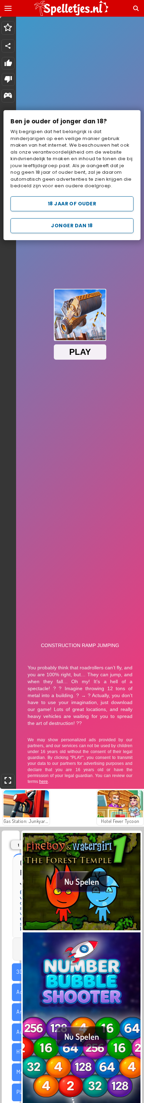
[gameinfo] (7, 96)
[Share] (8, 45)
